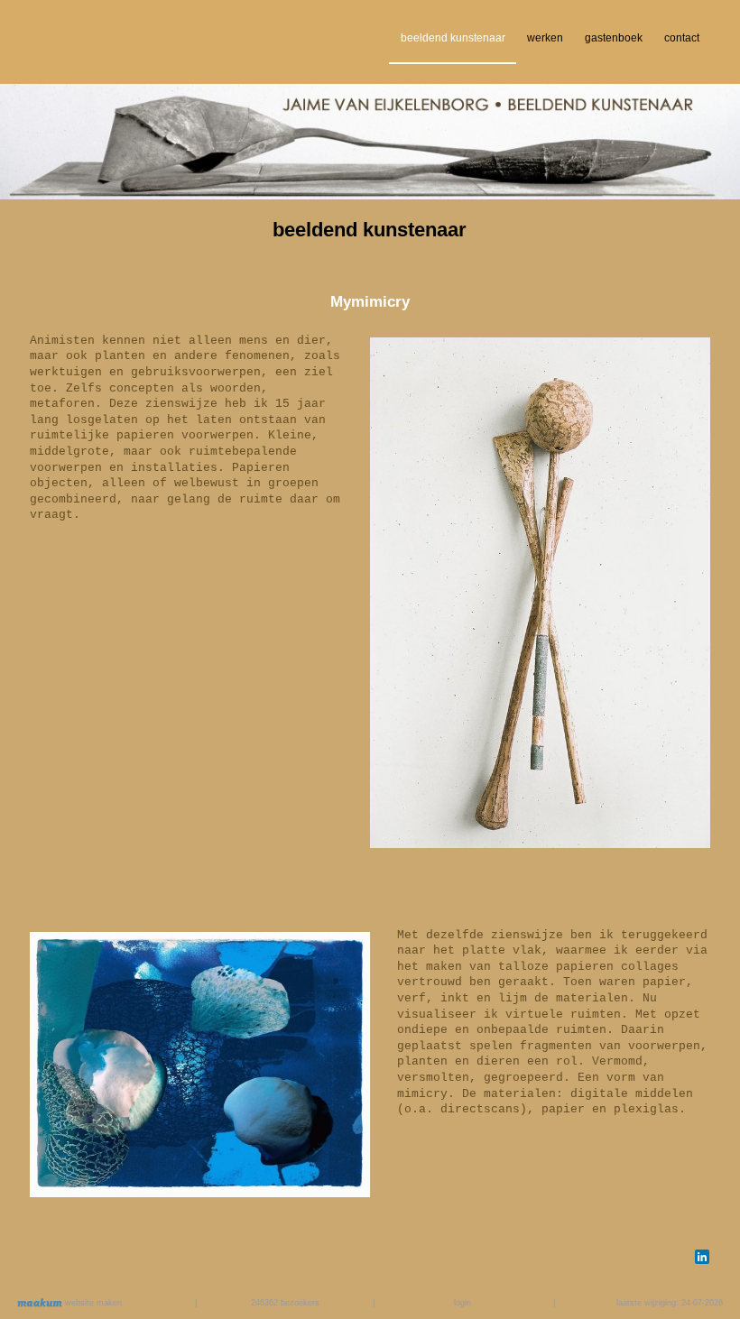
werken (545, 38)
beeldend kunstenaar (453, 38)
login (462, 1302)
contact (681, 38)
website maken (92, 1302)
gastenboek (614, 38)
